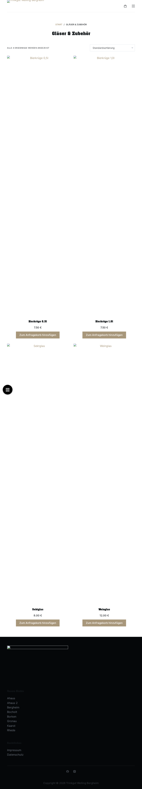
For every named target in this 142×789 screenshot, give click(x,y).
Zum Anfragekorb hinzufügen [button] (37, 335)
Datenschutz (15, 754)
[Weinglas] (104, 473)
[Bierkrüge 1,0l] (104, 185)
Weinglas (104, 609)
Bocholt (12, 712)
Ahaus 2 (12, 703)
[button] (7, 389)
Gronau (12, 721)
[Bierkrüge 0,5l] (37, 185)
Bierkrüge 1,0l (104, 321)
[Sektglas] (37, 473)
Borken (11, 716)
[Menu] (133, 6)
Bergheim (13, 707)
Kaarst (11, 725)
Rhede (11, 730)
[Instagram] (74, 771)
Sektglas (37, 609)
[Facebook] (67, 771)
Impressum (14, 750)
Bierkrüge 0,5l (38, 321)
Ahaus (11, 698)
